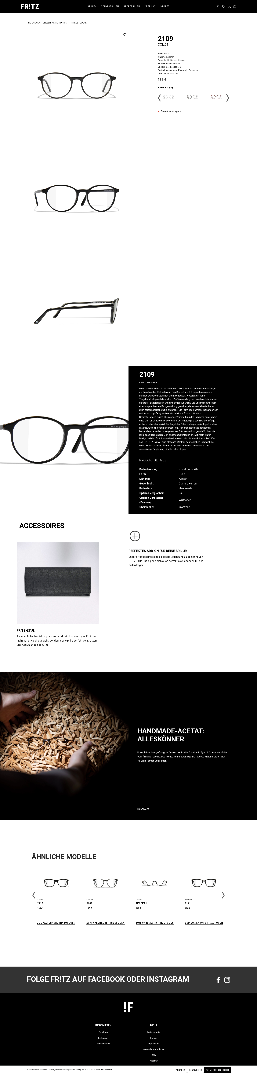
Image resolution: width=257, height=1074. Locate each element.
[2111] (204, 883)
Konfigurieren (195, 1070)
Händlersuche (103, 1043)
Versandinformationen (153, 1049)
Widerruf (154, 1061)
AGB (154, 1055)
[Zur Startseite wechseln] (29, 6)
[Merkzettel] (224, 7)
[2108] (105, 883)
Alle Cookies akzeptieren (217, 1070)
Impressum (153, 1043)
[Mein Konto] (229, 7)
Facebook (103, 1032)
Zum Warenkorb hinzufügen (56, 923)
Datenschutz (153, 1032)
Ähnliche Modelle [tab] (64, 857)
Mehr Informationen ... (105, 1070)
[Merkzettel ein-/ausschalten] (124, 34)
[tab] (152, 460)
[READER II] (154, 883)
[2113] (56, 883)
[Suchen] (218, 7)
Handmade (143, 809)
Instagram (103, 1038)
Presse (153, 1038)
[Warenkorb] (235, 7)
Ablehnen (180, 1070)
